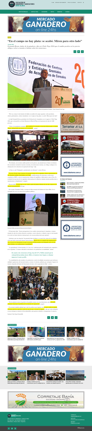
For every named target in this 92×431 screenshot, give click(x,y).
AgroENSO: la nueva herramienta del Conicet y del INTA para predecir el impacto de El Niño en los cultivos (75, 188)
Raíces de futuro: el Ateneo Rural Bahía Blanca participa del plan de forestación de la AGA (75, 184)
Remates (59, 11)
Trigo (9, 37)
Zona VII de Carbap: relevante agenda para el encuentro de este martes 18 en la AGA (74, 382)
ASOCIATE (73, 418)
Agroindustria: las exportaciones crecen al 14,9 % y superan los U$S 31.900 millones (74, 192)
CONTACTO (73, 414)
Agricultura (34, 11)
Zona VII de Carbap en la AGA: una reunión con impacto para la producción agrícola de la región (54, 382)
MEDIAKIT (73, 421)
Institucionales (23, 11)
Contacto (79, 2)
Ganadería (44, 11)
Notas (52, 11)
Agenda (67, 11)
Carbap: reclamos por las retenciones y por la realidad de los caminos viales (75, 339)
